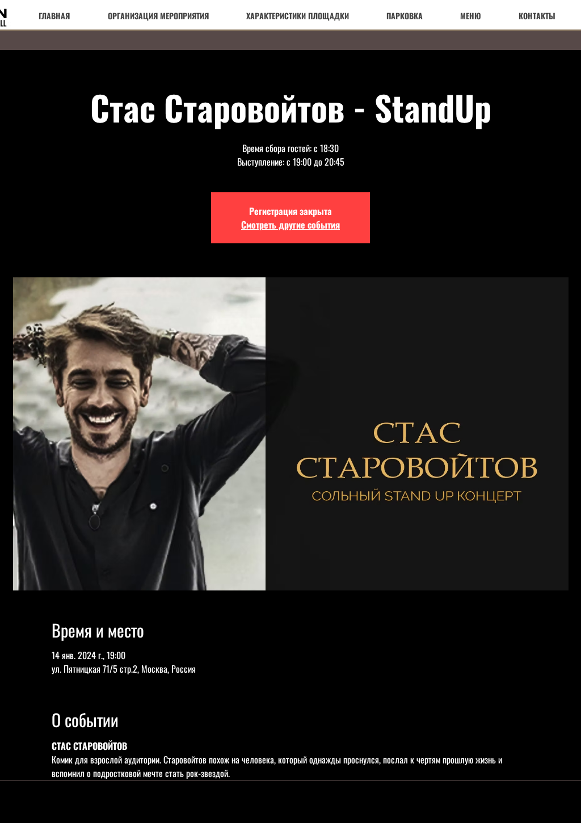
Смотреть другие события (290, 224)
